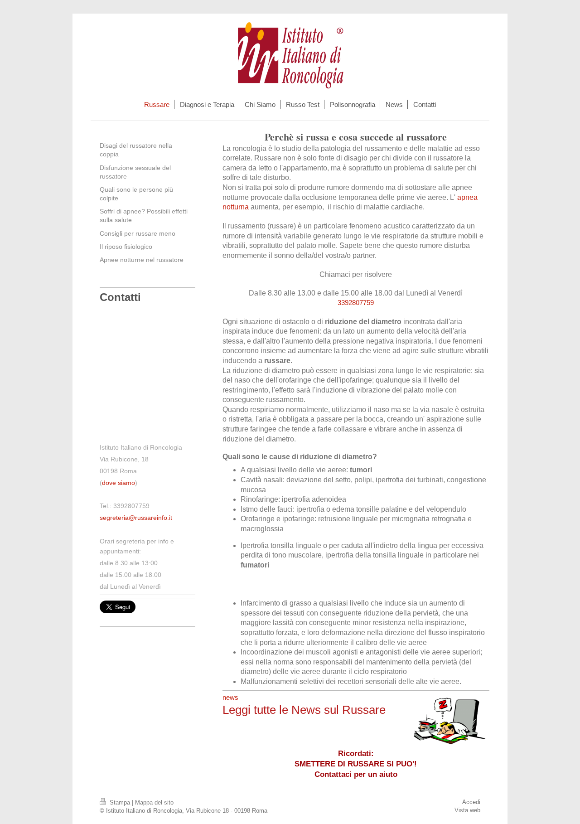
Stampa (120, 802)
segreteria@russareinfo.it (136, 517)
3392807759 (356, 302)
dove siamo (118, 482)
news (230, 697)
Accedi (471, 802)
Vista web (467, 810)
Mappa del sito (154, 802)
